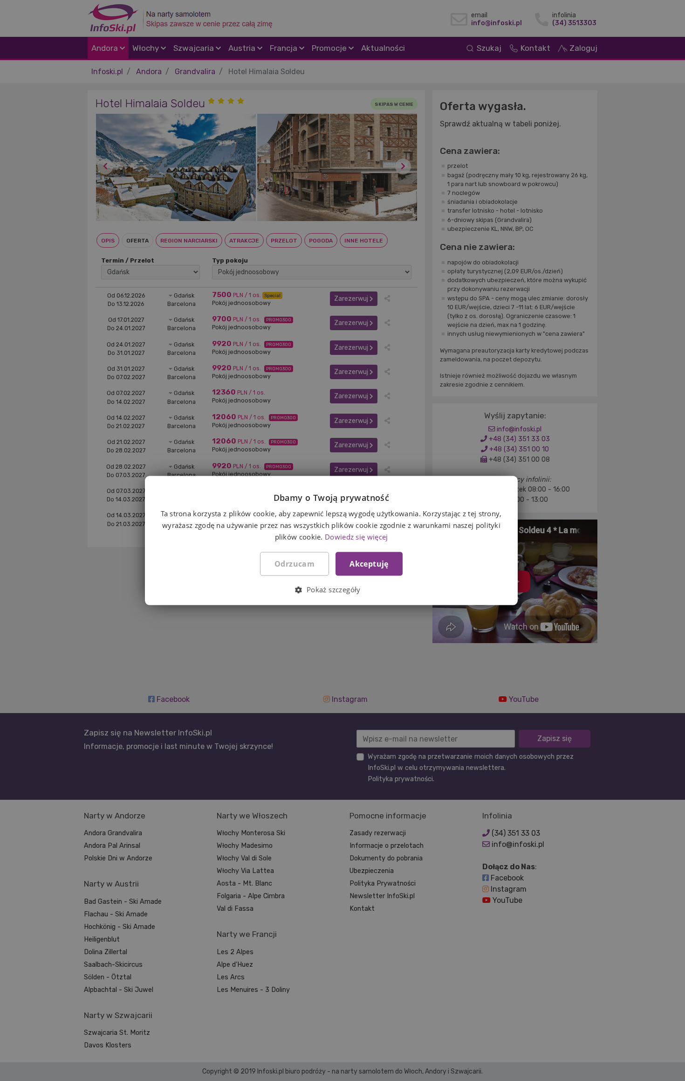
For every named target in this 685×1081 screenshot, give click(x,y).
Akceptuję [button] (369, 563)
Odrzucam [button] (294, 563)
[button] (331, 589)
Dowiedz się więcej (356, 536)
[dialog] (342, 540)
